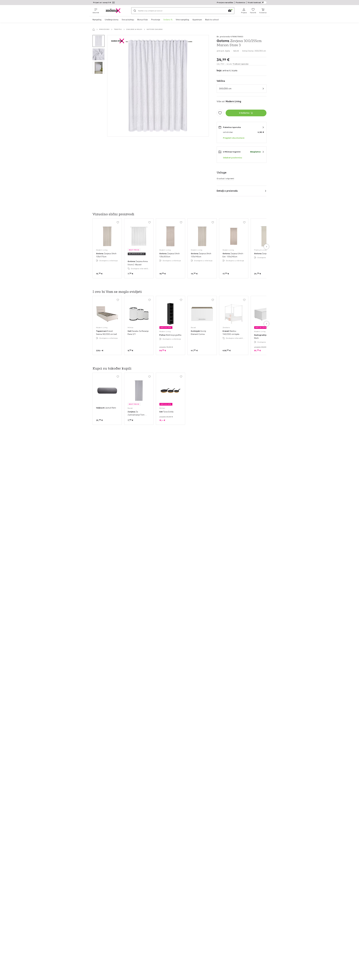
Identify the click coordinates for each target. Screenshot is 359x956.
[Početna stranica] (94, 29)
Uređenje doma (111, 19)
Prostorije (155, 19)
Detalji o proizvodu (227, 190)
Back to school (212, 19)
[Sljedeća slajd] (266, 246)
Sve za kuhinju (128, 19)
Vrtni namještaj (182, 19)
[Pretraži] (134, 10)
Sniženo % (167, 19)
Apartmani (197, 19)
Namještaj (97, 19)
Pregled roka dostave (233, 138)
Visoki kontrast (254, 2)
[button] (98, 41)
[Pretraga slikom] (229, 10)
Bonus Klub (142, 19)
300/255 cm (225, 88)
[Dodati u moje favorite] (220, 113)
